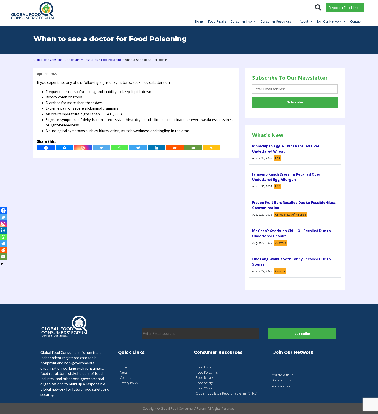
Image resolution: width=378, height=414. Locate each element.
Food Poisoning (207, 372)
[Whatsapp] (119, 147)
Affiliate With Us (283, 375)
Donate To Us (281, 380)
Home (199, 21)
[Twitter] (101, 147)
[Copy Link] (211, 147)
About (304, 21)
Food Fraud (204, 367)
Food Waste (204, 388)
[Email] (193, 147)
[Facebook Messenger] (64, 147)
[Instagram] (83, 147)
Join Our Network (329, 21)
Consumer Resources (276, 21)
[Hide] (2, 264)
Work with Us (281, 385)
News (124, 372)
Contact (355, 21)
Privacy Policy (129, 383)
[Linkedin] (156, 147)
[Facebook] (46, 147)
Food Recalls (217, 21)
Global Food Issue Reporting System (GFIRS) (226, 393)
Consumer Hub (241, 21)
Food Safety (204, 383)
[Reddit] (175, 147)
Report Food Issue (345, 7)
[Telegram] (138, 147)
